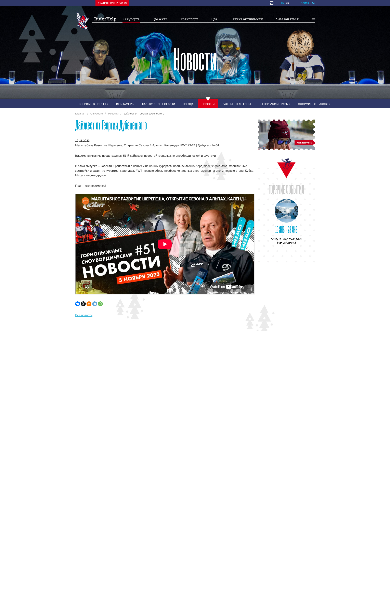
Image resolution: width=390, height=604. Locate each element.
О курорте (131, 19)
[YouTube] (276, 3)
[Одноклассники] (89, 303)
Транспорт (189, 19)
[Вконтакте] (271, 3)
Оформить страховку (314, 104)
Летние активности (246, 19)
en (287, 3)
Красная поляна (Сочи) (112, 3)
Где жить (160, 19)
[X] (83, 303)
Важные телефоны (236, 104)
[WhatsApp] (100, 303)
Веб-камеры (125, 104)
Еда (214, 19)
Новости (208, 104)
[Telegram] (94, 303)
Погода (188, 104)
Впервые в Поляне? (93, 104)
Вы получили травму (274, 104)
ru (282, 3)
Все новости (83, 315)
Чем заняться (287, 19)
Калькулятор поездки (158, 104)
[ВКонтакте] (77, 303)
